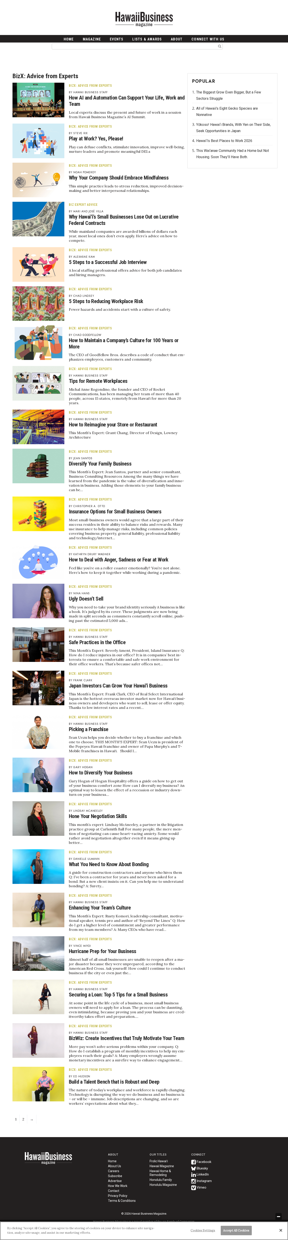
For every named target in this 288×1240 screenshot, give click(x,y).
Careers (113, 1171)
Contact (113, 1191)
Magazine (92, 39)
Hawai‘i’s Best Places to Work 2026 (224, 141)
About (176, 39)
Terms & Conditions (122, 1200)
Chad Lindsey (83, 296)
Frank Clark (82, 680)
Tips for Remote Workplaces (98, 381)
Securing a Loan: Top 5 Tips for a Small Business (118, 995)
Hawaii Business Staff (90, 92)
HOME (69, 39)
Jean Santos (82, 458)
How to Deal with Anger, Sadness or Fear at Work (118, 560)
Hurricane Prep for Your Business (102, 951)
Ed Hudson (81, 1076)
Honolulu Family (161, 1180)
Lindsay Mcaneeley (88, 811)
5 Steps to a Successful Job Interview (108, 262)
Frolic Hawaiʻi (159, 1161)
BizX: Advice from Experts (90, 85)
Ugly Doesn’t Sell (86, 599)
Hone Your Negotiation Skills (98, 816)
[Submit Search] (219, 46)
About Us (114, 1166)
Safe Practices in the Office (97, 642)
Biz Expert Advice (83, 204)
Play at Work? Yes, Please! (96, 138)
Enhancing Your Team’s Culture (100, 908)
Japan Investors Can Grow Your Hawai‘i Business (118, 686)
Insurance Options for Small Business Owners (115, 511)
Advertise (115, 1181)
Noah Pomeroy (84, 172)
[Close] (281, 1230)
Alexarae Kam (84, 257)
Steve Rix (80, 133)
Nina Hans (81, 593)
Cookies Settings (203, 1230)
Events (116, 39)
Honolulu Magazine (163, 1185)
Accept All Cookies (236, 1230)
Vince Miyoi (82, 946)
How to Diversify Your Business (100, 773)
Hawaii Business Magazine (144, 19)
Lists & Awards (147, 39)
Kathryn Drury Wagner (91, 554)
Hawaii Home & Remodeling (160, 1173)
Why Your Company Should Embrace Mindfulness (119, 178)
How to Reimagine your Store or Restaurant (113, 424)
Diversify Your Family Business (100, 464)
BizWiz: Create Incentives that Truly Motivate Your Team (126, 1038)
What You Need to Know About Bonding (108, 864)
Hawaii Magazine (162, 1166)
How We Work (117, 1186)
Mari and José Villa (88, 211)
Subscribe (115, 1176)
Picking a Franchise (88, 729)
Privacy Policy (117, 1196)
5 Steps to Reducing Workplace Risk (106, 301)
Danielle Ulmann (86, 859)
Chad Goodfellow (87, 335)
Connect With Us (207, 39)
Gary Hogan (83, 767)
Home (48, 1161)
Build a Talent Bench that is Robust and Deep (114, 1082)
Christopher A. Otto (89, 506)
